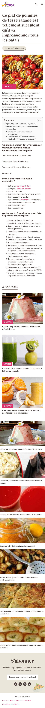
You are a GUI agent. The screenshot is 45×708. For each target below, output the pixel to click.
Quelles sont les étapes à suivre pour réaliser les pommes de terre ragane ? (22, 138)
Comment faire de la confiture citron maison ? (17, 546)
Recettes (9, 86)
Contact (5, 700)
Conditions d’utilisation (11, 704)
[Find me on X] (20, 684)
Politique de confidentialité (20, 700)
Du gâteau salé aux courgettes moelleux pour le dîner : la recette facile (22, 612)
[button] (36, 4)
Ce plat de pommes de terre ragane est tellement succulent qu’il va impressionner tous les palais (21, 126)
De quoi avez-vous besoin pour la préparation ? (20, 133)
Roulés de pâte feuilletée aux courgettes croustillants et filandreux (21, 646)
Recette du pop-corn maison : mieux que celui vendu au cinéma (21, 481)
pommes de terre (24, 186)
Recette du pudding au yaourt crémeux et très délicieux (21, 327)
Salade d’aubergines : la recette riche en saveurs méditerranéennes (19, 578)
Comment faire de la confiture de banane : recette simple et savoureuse (21, 411)
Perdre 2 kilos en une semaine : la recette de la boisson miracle (22, 369)
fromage (24, 199)
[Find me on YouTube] (29, 684)
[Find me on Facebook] (15, 684)
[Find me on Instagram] (25, 684)
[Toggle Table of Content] (37, 120)
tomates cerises (24, 188)
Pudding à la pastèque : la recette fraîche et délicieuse (21, 514)
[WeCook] (8, 4)
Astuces (7, 364)
